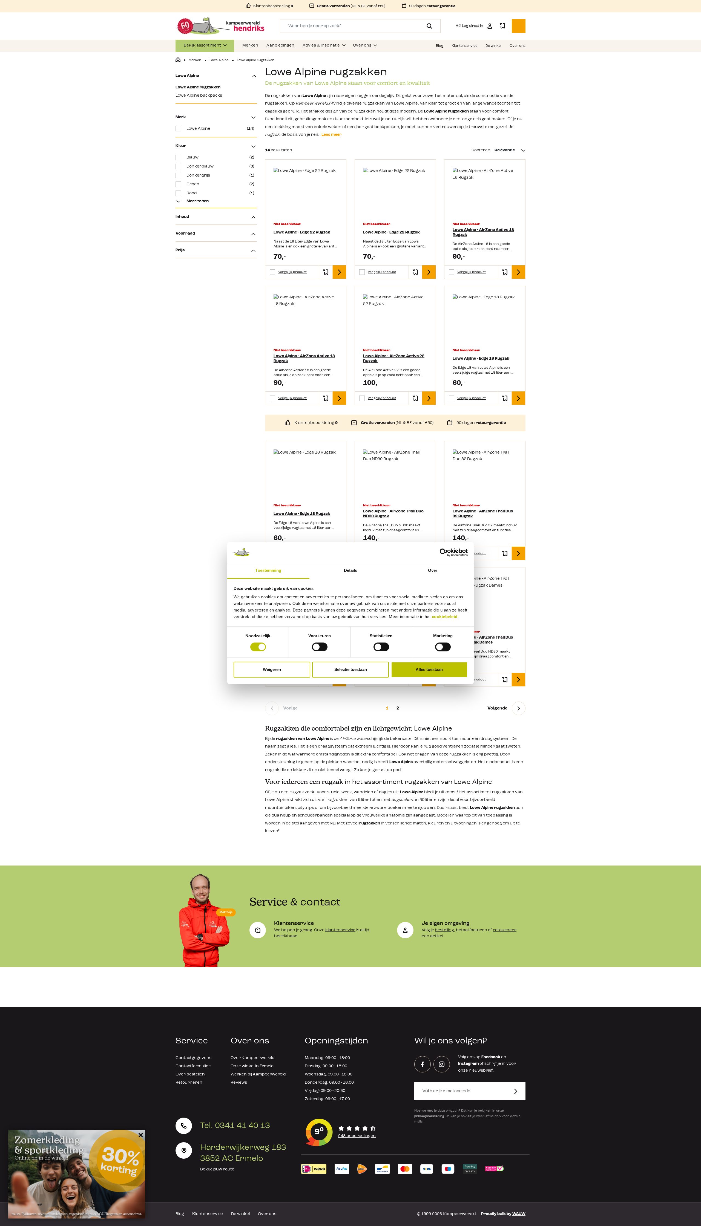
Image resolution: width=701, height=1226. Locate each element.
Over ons (267, 1214)
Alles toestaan (429, 669)
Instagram (468, 1064)
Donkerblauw (220, 167)
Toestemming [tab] (268, 570)
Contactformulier (193, 1066)
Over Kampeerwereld (252, 1058)
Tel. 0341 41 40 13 (235, 1126)
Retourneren (189, 1083)
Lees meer (331, 135)
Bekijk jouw (217, 1169)
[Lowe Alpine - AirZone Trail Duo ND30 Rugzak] (395, 473)
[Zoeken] (427, 26)
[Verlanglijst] (502, 26)
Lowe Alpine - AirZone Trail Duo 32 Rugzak (483, 513)
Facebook (490, 1057)
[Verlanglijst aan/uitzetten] (325, 272)
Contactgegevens (193, 1058)
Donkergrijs (220, 176)
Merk (181, 117)
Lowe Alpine (187, 76)
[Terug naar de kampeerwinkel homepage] (178, 60)
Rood (220, 193)
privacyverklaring (429, 1116)
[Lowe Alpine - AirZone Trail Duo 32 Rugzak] (485, 473)
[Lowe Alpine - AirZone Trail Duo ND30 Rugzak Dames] (485, 600)
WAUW (518, 1214)
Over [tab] (432, 570)
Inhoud (182, 217)
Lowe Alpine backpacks (199, 96)
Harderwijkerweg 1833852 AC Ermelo (243, 1153)
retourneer (504, 930)
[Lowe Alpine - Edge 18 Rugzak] (485, 318)
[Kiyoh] (340, 1132)
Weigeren (272, 669)
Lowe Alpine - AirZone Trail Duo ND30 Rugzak (393, 513)
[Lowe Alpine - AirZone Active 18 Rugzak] (485, 192)
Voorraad (185, 234)
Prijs (180, 250)
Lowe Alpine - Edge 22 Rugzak (302, 232)
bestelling (444, 930)
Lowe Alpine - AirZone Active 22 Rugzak (393, 358)
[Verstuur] (519, 1091)
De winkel (240, 1214)
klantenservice (340, 930)
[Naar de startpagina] (220, 26)
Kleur (181, 146)
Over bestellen (190, 1074)
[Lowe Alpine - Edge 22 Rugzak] (306, 192)
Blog (180, 1214)
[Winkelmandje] (518, 26)
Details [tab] (350, 570)
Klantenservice (207, 1214)
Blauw (220, 157)
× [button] (139, 1134)
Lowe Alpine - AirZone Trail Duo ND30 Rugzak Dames (483, 640)
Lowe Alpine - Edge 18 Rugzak (481, 359)
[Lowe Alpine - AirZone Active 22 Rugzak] (395, 318)
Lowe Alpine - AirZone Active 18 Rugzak (483, 232)
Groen (220, 184)
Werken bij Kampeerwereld (258, 1074)
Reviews (239, 1083)
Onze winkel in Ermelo (252, 1066)
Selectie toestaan (350, 669)
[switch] (319, 646)
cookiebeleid (445, 617)
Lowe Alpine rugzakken (198, 87)
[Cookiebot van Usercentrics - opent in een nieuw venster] (444, 552)
